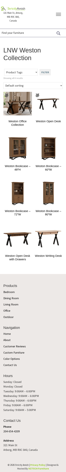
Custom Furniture (13, 352)
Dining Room (11, 298)
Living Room (10, 304)
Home (7, 334)
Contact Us (10, 365)
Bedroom (9, 292)
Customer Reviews (14, 346)
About (7, 340)
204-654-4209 (11, 431)
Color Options (11, 359)
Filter (45, 72)
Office (6, 310)
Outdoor (8, 317)
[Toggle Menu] (58, 14)
